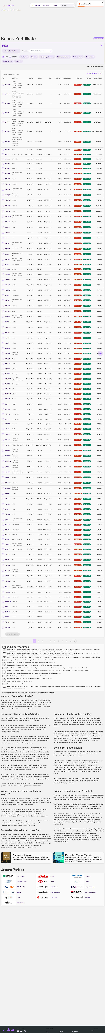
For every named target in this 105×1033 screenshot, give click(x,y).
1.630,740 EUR (77, 112)
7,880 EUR (87, 353)
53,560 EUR (78, 332)
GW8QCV (8, 488)
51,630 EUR (87, 592)
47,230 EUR (78, 316)
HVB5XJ (7, 159)
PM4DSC (7, 627)
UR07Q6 (7, 525)
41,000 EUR (87, 211)
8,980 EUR (77, 373)
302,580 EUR (77, 429)
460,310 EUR (77, 173)
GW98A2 (7, 322)
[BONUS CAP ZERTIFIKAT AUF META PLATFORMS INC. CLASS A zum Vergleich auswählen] (2, 587)
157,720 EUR (77, 363)
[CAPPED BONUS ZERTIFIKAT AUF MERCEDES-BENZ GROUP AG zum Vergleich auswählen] (2, 260)
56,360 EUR (87, 409)
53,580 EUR (87, 332)
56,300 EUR (77, 409)
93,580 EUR (78, 529)
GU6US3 (7, 179)
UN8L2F (7, 587)
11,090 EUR (78, 539)
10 (70, 641)
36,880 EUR (78, 606)
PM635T (7, 565)
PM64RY (7, 472)
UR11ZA (7, 264)
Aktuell (37, 5)
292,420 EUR (77, 359)
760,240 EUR (77, 149)
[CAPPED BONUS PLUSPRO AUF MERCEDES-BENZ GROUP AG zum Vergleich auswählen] (2, 274)
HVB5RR (7, 142)
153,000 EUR (77, 285)
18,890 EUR (78, 554)
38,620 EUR (87, 338)
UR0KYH (7, 509)
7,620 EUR (87, 439)
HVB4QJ (7, 131)
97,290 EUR (78, 434)
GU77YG (7, 300)
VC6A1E (7, 269)
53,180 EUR (78, 389)
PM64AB (7, 581)
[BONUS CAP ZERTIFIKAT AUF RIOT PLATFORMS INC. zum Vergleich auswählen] (2, 549)
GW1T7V (7, 520)
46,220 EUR (77, 305)
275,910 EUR (87, 159)
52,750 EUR (87, 534)
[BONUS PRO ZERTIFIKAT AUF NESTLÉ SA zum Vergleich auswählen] (2, 150)
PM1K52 (7, 434)
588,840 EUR (86, 586)
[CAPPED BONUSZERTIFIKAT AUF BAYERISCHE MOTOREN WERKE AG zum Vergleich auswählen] (2, 592)
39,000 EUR (87, 369)
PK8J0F (7, 554)
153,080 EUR (87, 493)
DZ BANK (88, 876)
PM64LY (7, 238)
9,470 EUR (87, 295)
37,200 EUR (87, 606)
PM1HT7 (7, 369)
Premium (55, 5)
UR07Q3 (7, 597)
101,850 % (77, 154)
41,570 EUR (87, 184)
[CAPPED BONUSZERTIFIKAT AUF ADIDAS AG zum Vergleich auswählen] (2, 364)
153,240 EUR (77, 499)
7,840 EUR (87, 570)
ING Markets (20, 887)
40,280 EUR (77, 205)
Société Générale (90, 892)
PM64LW (7, 514)
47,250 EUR (87, 514)
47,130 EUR (87, 504)
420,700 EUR (77, 472)
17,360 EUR (78, 232)
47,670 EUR (78, 200)
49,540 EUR (77, 509)
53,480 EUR (87, 389)
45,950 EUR (87, 622)
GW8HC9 (8, 461)
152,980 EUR (77, 493)
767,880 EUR (87, 149)
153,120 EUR (87, 279)
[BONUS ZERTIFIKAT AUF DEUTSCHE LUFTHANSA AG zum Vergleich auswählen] (2, 195)
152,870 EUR (77, 477)
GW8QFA (8, 195)
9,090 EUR (87, 384)
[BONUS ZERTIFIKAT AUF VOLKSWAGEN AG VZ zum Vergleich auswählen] (2, 173)
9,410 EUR (77, 295)
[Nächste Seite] (75, 641)
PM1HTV (7, 576)
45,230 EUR (77, 259)
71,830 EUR (78, 519)
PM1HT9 (7, 211)
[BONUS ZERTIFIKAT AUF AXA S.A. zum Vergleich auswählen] (2, 164)
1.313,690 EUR (87, 141)
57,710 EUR (78, 394)
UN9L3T (7, 409)
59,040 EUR (87, 404)
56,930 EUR (78, 311)
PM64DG (7, 353)
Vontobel (87, 897)
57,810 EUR (87, 394)
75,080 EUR (78, 189)
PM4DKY (7, 338)
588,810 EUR (77, 586)
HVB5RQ (7, 168)
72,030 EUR (87, 519)
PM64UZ (7, 530)
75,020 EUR (78, 243)
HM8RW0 (8, 348)
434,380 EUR (86, 379)
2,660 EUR (87, 524)
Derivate (10, 10)
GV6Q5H (7, 222)
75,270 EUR (87, 248)
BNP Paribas (20, 876)
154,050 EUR (86, 499)
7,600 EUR (77, 439)
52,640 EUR (77, 534)
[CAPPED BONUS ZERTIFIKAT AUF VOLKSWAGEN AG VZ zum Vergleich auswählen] (2, 190)
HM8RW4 (8, 602)
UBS (18, 897)
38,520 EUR (87, 327)
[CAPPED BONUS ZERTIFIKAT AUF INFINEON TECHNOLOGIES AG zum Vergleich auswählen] (2, 348)
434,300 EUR (77, 379)
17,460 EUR (87, 232)
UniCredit (54, 897)
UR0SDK (7, 374)
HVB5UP (7, 150)
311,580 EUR (87, 565)
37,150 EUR (87, 482)
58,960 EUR (78, 399)
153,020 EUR (77, 279)
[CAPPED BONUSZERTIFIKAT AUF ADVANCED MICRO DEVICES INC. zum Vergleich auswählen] (2, 359)
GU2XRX (7, 254)
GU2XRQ (7, 243)
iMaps (87, 881)
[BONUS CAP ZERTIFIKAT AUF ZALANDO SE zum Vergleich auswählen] (2, 612)
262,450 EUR (77, 159)
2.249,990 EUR (87, 168)
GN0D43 (7, 232)
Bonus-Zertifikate (17, 10)
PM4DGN (8, 499)
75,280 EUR (87, 189)
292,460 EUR (86, 359)
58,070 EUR (78, 627)
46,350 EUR (77, 274)
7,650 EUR (87, 488)
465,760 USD (87, 269)
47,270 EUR (87, 316)
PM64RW (8, 379)
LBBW (19, 892)
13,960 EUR (87, 549)
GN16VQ (7, 493)
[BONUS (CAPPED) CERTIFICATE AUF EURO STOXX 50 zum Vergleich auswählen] (2, 154)
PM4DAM (8, 216)
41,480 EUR (87, 581)
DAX (47, 1032)
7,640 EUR (87, 195)
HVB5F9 (7, 103)
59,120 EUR (87, 222)
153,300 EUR (87, 285)
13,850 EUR (78, 549)
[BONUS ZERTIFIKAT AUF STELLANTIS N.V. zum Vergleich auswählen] (2, 159)
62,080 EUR (87, 616)
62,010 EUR (78, 616)
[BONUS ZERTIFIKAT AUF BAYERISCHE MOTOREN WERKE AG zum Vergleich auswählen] (2, 311)
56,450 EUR (77, 348)
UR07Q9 (7, 535)
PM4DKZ (7, 483)
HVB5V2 (7, 164)
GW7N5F (7, 617)
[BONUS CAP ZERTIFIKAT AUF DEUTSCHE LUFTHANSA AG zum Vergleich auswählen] (2, 571)
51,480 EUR (78, 238)
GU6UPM (7, 259)
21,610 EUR (87, 424)
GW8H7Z (7, 440)
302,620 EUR (86, 429)
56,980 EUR (87, 311)
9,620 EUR (87, 264)
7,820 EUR (77, 353)
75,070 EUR (78, 248)
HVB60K (7, 173)
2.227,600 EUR (78, 168)
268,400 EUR (86, 559)
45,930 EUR (87, 576)
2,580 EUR (87, 419)
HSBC (53, 881)
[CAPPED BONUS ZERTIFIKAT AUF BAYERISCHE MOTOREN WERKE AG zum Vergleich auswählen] (2, 179)
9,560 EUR (77, 264)
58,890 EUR (78, 404)
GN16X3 (7, 285)
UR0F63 (7, 295)
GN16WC (8, 466)
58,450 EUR (77, 601)
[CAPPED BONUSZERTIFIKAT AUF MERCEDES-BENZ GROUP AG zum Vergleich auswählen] (2, 544)
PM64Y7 (7, 560)
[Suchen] (73, 5)
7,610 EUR (77, 195)
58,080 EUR (87, 627)
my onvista (46, 5)
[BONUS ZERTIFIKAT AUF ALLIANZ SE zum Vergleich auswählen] (2, 168)
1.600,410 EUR (78, 103)
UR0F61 (7, 384)
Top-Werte (74, 1032)
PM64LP (7, 333)
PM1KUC (7, 544)
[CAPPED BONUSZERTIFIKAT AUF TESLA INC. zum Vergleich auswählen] (2, 560)
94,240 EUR (87, 529)
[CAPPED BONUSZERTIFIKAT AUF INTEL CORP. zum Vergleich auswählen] (2, 238)
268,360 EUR (77, 559)
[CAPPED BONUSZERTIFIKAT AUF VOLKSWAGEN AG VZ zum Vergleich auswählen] (2, 217)
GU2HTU (7, 227)
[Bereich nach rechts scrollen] (100, 353)
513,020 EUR (87, 445)
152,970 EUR (87, 477)
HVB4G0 (7, 122)
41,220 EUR (78, 581)
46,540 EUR (87, 305)
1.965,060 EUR (87, 122)
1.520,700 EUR (87, 94)
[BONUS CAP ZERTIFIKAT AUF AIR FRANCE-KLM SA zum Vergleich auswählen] (2, 539)
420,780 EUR (87, 472)
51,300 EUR (78, 592)
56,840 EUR (77, 179)
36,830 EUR (78, 482)
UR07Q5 (7, 419)
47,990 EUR (87, 200)
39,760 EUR (87, 343)
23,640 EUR (77, 611)
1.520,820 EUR (78, 84)
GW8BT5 (7, 456)
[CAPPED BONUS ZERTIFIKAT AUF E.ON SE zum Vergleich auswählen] (2, 233)
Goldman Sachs (21, 881)
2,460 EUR (77, 597)
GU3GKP (7, 189)
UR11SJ (7, 539)
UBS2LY (7, 154)
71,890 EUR (78, 300)
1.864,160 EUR (87, 163)
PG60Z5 (7, 274)
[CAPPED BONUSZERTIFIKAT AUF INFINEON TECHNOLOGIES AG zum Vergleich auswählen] (2, 184)
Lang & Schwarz (90, 887)
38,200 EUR (77, 327)
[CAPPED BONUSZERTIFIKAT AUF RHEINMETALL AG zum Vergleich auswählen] (2, 434)
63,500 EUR (77, 216)
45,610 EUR (78, 576)
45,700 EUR (78, 290)
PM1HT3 (7, 607)
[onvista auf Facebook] (18, 1031)
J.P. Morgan (54, 887)
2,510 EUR (77, 419)
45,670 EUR (87, 544)
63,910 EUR (87, 216)
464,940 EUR (86, 173)
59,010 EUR (87, 399)
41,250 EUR (78, 184)
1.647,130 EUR (87, 112)
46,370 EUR (87, 274)
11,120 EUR (87, 539)
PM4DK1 (7, 327)
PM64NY (7, 445)
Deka (52, 876)
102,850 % (87, 154)
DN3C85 (7, 364)
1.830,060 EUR (78, 131)
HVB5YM (7, 85)
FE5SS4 (7, 414)
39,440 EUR (77, 343)
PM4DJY (7, 389)
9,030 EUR (77, 384)
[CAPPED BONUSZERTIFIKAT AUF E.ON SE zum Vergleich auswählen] (2, 554)
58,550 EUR (87, 601)
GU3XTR (7, 404)
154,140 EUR (77, 322)
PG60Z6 (7, 316)
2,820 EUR (77, 414)
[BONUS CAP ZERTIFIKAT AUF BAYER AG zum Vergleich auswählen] (2, 509)
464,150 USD (77, 269)
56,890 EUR (87, 179)
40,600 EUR (87, 205)
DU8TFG (7, 424)
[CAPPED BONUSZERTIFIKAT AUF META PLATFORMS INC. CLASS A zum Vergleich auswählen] (2, 379)
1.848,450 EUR (87, 131)
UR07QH (7, 570)
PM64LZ (7, 504)
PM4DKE (7, 306)
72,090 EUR (87, 300)
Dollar (61, 1032)
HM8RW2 (8, 394)
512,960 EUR (77, 445)
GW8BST (7, 450)
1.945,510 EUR (78, 122)
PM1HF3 (7, 592)
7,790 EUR (77, 570)
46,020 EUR (87, 290)
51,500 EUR (87, 238)
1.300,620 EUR (78, 141)
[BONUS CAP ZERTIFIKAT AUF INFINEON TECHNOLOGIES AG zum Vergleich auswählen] (2, 409)
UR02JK (7, 612)
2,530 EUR (87, 597)
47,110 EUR (78, 504)
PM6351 (7, 359)
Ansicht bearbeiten (93, 73)
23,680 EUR (87, 611)
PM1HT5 (7, 343)
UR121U (7, 549)
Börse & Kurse (4, 10)
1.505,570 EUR (78, 94)
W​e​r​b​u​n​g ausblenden (66, 22)
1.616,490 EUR (87, 103)
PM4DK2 (7, 184)
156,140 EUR (87, 322)
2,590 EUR (77, 524)
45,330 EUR (87, 259)
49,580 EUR (87, 509)
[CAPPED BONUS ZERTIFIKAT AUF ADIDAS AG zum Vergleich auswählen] (2, 280)
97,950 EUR (87, 434)
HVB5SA (7, 94)
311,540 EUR (77, 565)
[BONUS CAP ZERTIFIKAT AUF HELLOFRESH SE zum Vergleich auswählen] (2, 419)
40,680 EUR (77, 211)
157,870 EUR (87, 363)
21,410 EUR (78, 424)
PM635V (7, 429)
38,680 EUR (78, 369)
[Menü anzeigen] (31, 5)
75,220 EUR (87, 243)
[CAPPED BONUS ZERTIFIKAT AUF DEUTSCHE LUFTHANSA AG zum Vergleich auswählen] (2, 440)
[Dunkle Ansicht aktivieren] (10, 0)
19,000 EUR (87, 554)
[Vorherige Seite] (30, 641)
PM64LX (7, 622)
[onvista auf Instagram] (25, 1031)
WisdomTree (20, 903)
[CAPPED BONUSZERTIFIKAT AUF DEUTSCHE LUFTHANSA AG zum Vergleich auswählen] (2, 353)
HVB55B (7, 113)
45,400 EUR (77, 544)
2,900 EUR (87, 414)
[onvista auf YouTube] (21, 1031)
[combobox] (41, 51)
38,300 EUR (77, 338)
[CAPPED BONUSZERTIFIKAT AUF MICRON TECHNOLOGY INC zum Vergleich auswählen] (2, 445)
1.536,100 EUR (87, 84)
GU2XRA (7, 249)
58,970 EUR (78, 222)
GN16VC (7, 477)
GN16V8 (7, 279)
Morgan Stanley (55, 892)
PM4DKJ (7, 290)
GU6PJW (7, 311)
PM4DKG (7, 200)
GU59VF (7, 399)
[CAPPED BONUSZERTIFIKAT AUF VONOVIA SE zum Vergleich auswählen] (2, 424)
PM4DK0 (7, 206)
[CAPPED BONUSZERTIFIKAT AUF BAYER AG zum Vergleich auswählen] (2, 581)
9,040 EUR (87, 373)
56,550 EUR (87, 348)
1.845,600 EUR (78, 163)
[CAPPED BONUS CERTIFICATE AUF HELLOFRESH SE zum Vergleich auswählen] (2, 414)
